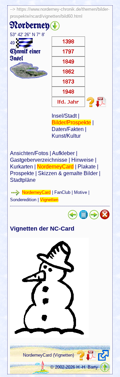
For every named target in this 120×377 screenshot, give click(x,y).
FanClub (62, 192)
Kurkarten (21, 166)
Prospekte (22, 173)
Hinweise (82, 160)
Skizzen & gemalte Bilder (68, 173)
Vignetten (49, 199)
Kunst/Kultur (66, 136)
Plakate (87, 166)
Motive (80, 192)
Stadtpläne (23, 180)
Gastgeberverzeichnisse (38, 160)
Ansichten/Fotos (29, 153)
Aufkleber (63, 153)
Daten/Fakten (68, 129)
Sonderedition (23, 199)
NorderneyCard (55, 166)
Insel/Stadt (64, 116)
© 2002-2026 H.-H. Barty (74, 367)
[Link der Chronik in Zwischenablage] (103, 355)
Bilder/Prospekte (71, 122)
